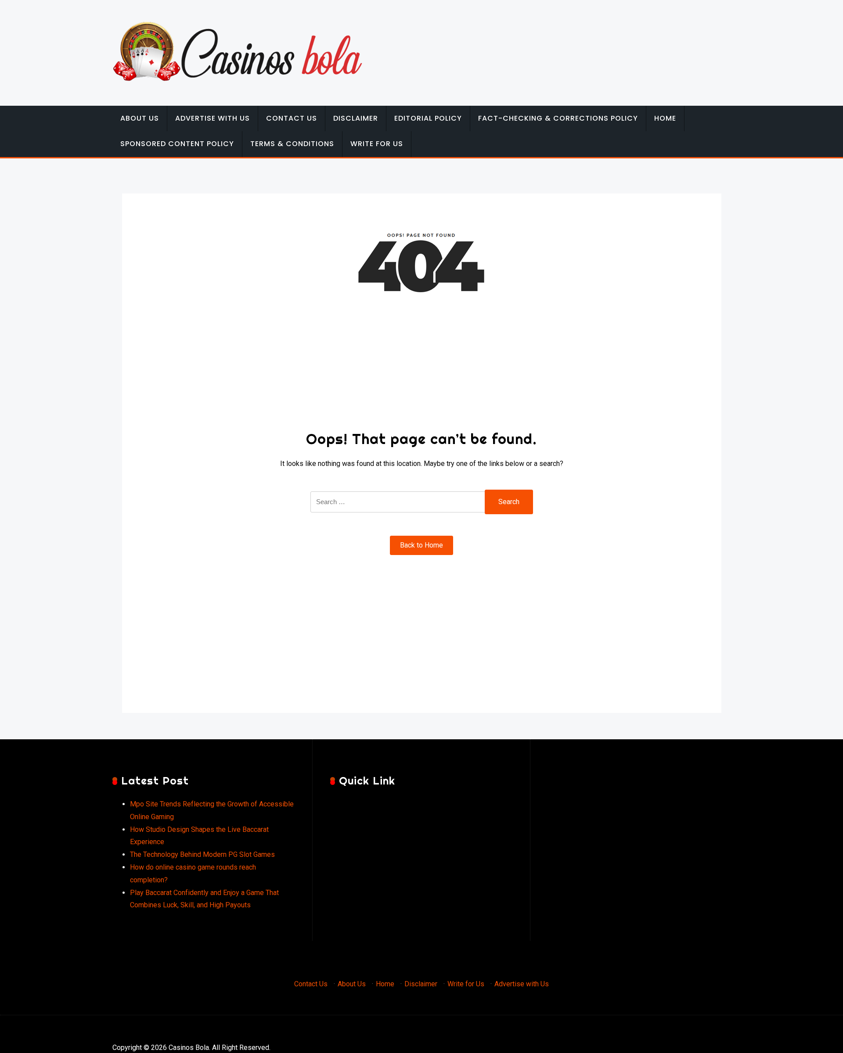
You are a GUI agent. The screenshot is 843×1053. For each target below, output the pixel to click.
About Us (139, 118)
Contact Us (291, 118)
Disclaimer (355, 118)
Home (665, 118)
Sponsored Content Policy (177, 144)
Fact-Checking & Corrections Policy (558, 118)
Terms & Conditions (292, 144)
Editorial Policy (428, 118)
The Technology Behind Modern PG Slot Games (202, 854)
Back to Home (421, 545)
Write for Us (376, 144)
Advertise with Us (212, 118)
